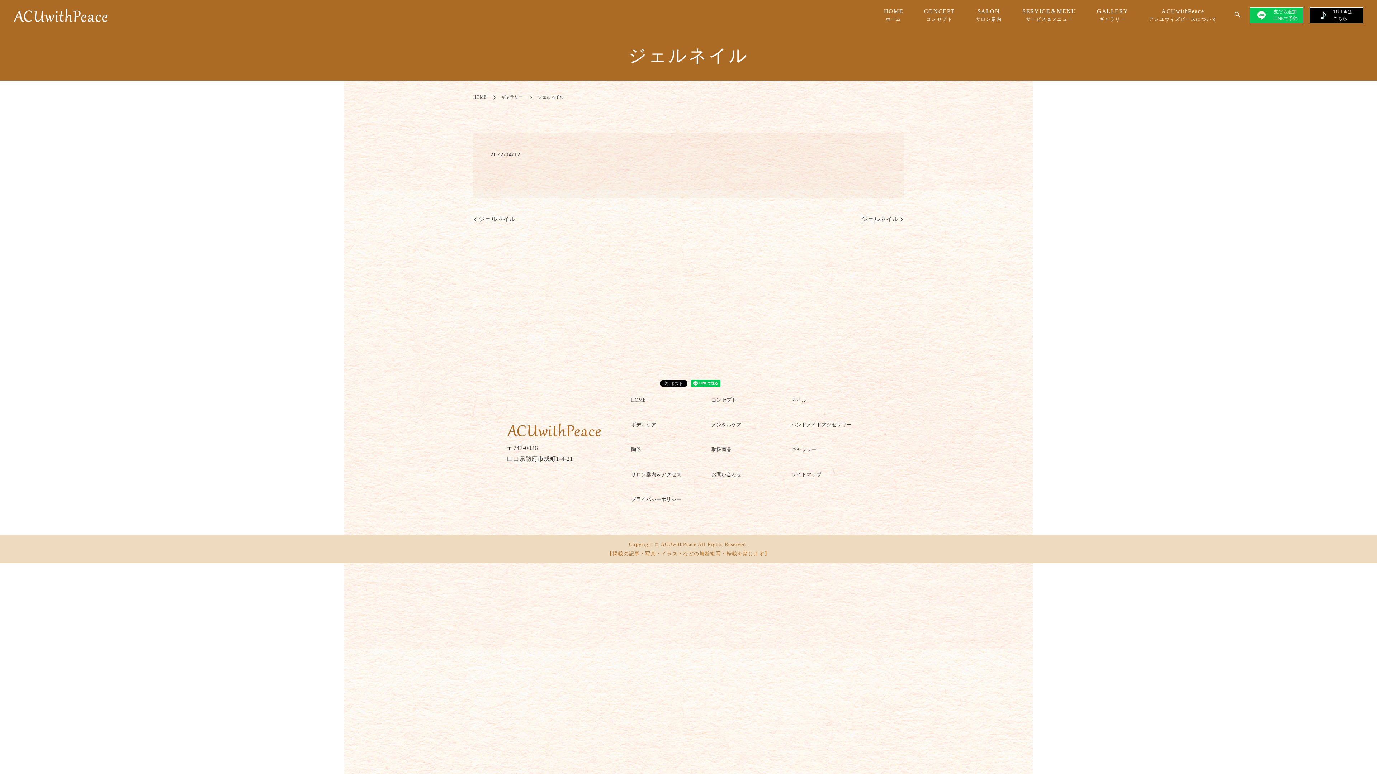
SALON (989, 15)
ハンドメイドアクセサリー (821, 424)
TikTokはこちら (1342, 15)
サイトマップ (806, 474)
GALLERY (1112, 15)
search (1237, 15)
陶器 (636, 449)
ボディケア (643, 424)
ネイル (798, 400)
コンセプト (724, 400)
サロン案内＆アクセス (656, 474)
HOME (893, 15)
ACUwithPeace (1183, 15)
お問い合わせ (726, 474)
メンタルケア (726, 424)
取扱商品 (721, 449)
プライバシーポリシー (656, 499)
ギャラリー (512, 97)
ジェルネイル (497, 219)
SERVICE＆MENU (1049, 15)
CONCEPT (939, 15)
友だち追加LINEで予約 (1285, 15)
